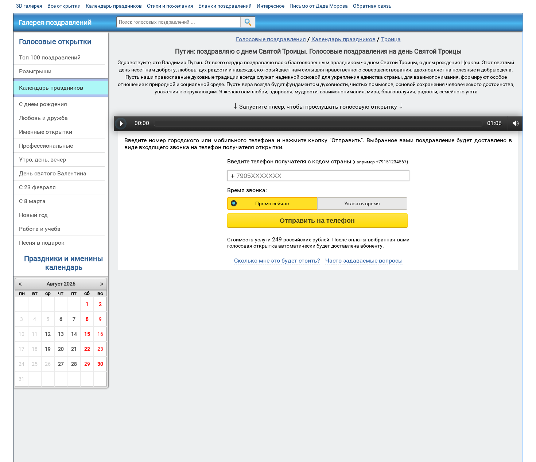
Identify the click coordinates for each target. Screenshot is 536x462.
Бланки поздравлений (225, 6)
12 (48, 334)
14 (74, 334)
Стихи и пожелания (170, 6)
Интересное (270, 6)
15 (87, 334)
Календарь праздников (114, 6)
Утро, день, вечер (42, 159)
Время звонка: (247, 190)
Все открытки (64, 6)
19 (48, 349)
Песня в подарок (42, 242)
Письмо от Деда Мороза (319, 6)
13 (61, 334)
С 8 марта (32, 201)
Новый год (33, 214)
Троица (391, 39)
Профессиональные (46, 145)
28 (74, 364)
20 (61, 349)
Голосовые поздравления (271, 39)
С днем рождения (43, 104)
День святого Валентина (52, 173)
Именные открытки (45, 131)
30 (100, 364)
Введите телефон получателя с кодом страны (317, 161)
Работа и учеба (40, 228)
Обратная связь (372, 6)
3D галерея (29, 6)
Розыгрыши (35, 71)
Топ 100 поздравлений (50, 57)
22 (87, 349)
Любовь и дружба (43, 117)
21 (74, 349)
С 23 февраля (37, 187)
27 (61, 364)
